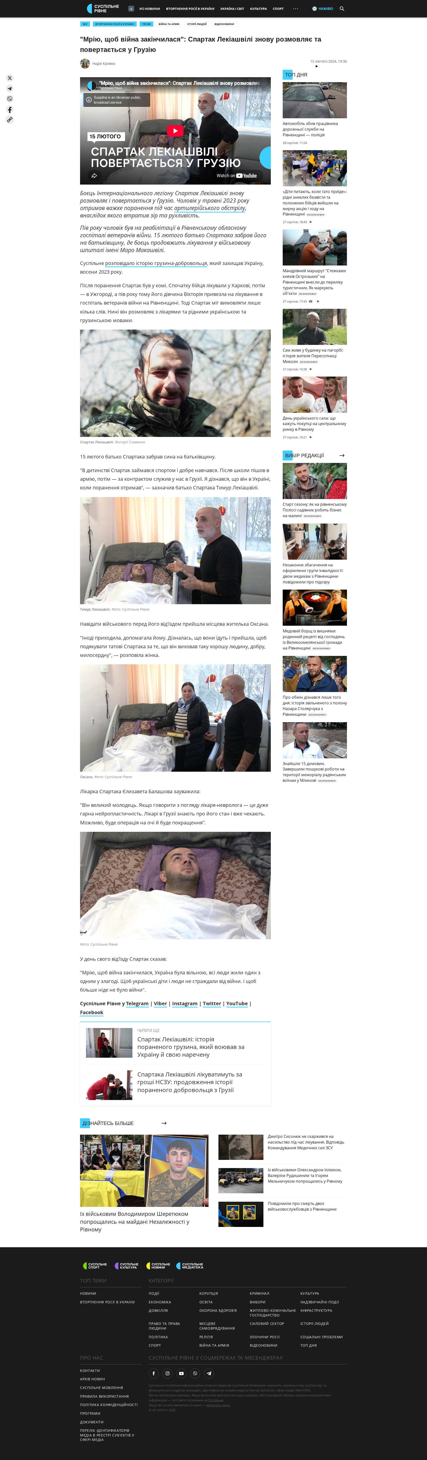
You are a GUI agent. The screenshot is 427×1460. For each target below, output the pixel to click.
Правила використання (104, 1396)
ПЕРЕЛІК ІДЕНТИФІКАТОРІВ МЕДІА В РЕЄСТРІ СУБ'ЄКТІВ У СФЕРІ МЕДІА (107, 1435)
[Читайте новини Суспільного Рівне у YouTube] (181, 1373)
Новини (88, 1293)
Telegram (137, 1003)
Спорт (278, 8)
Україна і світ (232, 8)
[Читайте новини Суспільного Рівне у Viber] (195, 1373)
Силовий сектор (267, 1323)
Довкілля (158, 1310)
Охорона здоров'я (218, 1310)
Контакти (90, 1370)
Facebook (91, 1012)
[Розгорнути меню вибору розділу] (131, 9)
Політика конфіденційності (109, 1404)
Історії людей (197, 24)
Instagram (185, 1003)
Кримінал (260, 1293)
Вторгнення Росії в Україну (190, 8)
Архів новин (92, 1379)
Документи (92, 1422)
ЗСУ (85, 24)
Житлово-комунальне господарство (273, 1312)
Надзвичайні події (319, 1302)
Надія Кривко (103, 63)
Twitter (212, 1003)
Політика (158, 1337)
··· (296, 8)
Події (154, 1293)
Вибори (257, 1302)
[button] (9, 78)
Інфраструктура (316, 1310)
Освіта (206, 1302)
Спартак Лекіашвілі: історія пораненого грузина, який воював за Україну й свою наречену (190, 1046)
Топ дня (308, 1345)
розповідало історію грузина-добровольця (156, 263)
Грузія (146, 24)
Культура (258, 8)
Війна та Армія (169, 24)
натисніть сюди (218, 1405)
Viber (160, 1003)
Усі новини (149, 8)
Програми (90, 1413)
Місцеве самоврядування (217, 1326)
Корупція (208, 1293)
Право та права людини (164, 1326)
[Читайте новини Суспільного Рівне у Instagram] (167, 1373)
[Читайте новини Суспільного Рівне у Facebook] (154, 1373)
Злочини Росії (264, 1337)
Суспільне (215, 1400)
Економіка (160, 1302)
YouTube (237, 1003)
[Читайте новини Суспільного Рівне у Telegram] (209, 1373)
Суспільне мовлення (101, 1387)
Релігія (206, 1337)
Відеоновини (224, 24)
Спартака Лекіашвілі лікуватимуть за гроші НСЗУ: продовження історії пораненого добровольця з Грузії (189, 1082)
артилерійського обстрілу (209, 208)
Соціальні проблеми (321, 1337)
